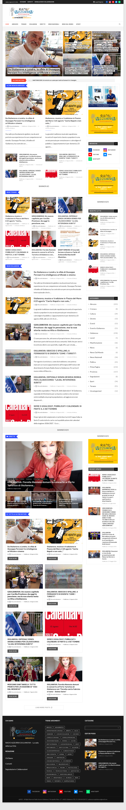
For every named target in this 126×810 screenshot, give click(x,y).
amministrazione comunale (54, 730)
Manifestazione (104, 343)
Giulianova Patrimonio (53, 750)
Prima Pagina (104, 367)
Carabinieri (49, 734)
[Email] (116, 2)
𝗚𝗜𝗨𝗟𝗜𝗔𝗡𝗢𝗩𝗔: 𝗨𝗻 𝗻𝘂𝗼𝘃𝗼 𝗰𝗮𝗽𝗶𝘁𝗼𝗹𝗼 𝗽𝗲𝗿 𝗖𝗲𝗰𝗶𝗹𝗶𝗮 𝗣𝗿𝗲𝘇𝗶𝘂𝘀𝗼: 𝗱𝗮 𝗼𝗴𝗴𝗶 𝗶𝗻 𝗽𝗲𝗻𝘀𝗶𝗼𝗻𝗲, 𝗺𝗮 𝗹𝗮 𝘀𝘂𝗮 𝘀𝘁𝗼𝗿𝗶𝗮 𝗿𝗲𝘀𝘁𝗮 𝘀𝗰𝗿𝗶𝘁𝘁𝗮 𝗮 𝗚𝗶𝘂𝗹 (106, 45)
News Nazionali (53, 24)
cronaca (64, 740)
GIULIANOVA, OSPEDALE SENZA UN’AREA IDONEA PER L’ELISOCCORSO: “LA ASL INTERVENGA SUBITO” (30, 173)
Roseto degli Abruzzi (66, 774)
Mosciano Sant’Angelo (53, 761)
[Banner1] (103, 96)
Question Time (75, 771)
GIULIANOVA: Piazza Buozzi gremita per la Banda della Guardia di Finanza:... (42, 503)
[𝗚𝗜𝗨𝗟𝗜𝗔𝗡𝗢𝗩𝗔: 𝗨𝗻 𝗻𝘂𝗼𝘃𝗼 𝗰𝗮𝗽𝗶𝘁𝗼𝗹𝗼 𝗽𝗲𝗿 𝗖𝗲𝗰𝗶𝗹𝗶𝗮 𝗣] (11, 157)
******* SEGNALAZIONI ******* (42, 80)
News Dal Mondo (67, 24)
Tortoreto (57, 781)
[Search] (120, 24)
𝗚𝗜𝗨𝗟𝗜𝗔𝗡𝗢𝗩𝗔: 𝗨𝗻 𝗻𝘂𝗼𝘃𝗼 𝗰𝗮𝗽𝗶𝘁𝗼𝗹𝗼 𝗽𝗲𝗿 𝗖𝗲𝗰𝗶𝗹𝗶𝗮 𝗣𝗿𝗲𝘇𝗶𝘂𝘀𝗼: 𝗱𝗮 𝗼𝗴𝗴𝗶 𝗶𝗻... (109, 765)
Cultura (104, 314)
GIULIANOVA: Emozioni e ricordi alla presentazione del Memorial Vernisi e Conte (110, 555)
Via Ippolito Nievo (69, 781)
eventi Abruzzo (51, 747)
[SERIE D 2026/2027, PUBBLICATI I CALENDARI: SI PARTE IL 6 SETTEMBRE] (51, 174)
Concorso (76, 734)
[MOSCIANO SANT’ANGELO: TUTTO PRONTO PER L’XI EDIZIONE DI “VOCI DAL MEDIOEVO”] (24, 678)
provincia (49, 771)
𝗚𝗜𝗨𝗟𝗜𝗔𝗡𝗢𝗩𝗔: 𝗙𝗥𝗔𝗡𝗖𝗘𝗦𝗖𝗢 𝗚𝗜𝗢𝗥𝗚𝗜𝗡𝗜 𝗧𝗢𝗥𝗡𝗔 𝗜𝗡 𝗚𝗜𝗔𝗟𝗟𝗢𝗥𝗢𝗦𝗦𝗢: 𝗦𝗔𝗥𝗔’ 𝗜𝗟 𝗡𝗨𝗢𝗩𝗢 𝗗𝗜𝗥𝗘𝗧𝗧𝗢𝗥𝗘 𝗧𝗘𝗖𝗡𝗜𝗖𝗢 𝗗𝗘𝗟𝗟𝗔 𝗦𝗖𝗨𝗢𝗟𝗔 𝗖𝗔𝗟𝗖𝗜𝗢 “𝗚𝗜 (109, 516)
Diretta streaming (51, 744)
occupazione (67, 761)
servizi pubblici (57, 777)
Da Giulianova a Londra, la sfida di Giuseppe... (108, 230)
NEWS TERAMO (12, 192)
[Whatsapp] (119, 2)
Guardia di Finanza (68, 750)
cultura (73, 740)
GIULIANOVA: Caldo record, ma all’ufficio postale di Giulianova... (108, 218)
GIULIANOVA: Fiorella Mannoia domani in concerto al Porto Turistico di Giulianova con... (44, 252)
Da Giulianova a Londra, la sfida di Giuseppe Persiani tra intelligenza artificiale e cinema (20, 120)
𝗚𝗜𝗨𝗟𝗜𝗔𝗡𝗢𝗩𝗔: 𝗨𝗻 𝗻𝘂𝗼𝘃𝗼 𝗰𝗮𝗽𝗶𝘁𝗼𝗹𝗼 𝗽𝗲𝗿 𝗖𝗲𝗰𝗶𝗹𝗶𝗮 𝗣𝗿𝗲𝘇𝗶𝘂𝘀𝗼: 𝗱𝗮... (108, 282)
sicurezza (69, 777)
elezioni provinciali (66, 744)
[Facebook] (107, 2)
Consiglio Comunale (52, 737)
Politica (104, 362)
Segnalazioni (104, 376)
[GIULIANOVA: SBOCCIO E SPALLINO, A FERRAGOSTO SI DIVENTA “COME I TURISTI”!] (77, 65)
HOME (7, 24)
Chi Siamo (23, 2)
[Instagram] (110, 2)
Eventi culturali (64, 747)
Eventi (104, 323)
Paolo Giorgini (50, 764)
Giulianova (33, 24)
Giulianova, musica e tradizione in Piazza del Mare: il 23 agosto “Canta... (17, 218)
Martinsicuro (61, 757)
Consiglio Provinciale (68, 737)
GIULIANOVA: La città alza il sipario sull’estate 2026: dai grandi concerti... (17, 503)
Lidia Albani (49, 757)
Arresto (68, 730)
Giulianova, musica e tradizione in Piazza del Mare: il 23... (109, 752)
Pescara (62, 767)
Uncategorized (104, 391)
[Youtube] (113, 2)
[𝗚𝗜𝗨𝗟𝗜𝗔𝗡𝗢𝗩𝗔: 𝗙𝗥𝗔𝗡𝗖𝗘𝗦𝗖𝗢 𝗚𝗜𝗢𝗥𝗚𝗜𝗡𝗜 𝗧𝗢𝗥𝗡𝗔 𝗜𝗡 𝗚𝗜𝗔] (94, 511)
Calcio (76, 730)
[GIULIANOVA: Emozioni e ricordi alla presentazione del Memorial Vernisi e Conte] (94, 554)
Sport (78, 24)
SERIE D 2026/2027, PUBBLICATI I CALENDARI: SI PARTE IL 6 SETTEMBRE (70, 172)
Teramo (23, 24)
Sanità (48, 777)
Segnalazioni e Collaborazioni (44, 2)
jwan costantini (51, 754)
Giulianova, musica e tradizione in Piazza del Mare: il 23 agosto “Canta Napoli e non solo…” (63, 120)
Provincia (104, 372)
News (104, 348)
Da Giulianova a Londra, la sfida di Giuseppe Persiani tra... (109, 741)
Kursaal (61, 754)
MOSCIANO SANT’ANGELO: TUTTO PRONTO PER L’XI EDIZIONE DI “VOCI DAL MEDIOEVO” (22, 686)
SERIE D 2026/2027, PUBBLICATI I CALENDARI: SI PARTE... (108, 269)
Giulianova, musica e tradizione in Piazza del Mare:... (108, 242)
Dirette (42, 24)
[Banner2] (103, 122)
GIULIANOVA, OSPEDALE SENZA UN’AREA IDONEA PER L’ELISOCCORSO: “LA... (108, 255)
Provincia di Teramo (61, 771)
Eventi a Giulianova (104, 328)
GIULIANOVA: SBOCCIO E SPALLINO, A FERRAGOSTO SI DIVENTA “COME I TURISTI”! (77, 71)
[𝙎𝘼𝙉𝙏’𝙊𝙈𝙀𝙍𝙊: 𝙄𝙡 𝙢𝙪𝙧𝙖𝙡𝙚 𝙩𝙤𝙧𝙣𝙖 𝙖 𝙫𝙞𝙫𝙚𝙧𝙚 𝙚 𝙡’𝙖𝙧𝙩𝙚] (70, 239)
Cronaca (104, 309)
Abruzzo (15, 24)
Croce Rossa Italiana (52, 740)
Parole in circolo (51, 767)
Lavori (104, 338)
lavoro (69, 754)
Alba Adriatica (59, 727)
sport (76, 777)
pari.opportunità (63, 764)
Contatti (30, 2)
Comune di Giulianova (62, 734)
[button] (29, 80)
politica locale (72, 767)
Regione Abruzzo (51, 774)
